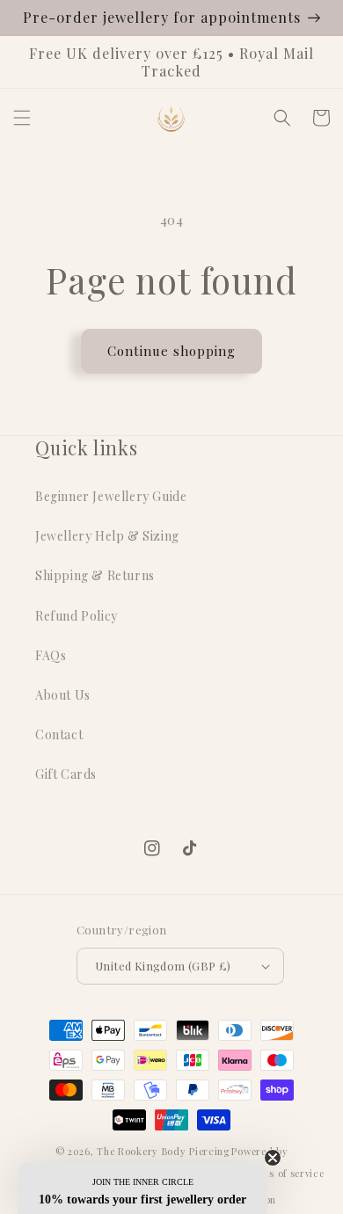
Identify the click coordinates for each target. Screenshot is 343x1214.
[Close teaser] (272, 1158)
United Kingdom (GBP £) (163, 965)
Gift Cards (66, 774)
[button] (22, 117)
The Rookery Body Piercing (163, 1151)
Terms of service (284, 1173)
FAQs (50, 655)
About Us (63, 695)
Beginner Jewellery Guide (110, 496)
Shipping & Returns (95, 575)
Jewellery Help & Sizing (107, 535)
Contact (59, 734)
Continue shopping (171, 351)
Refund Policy (76, 615)
